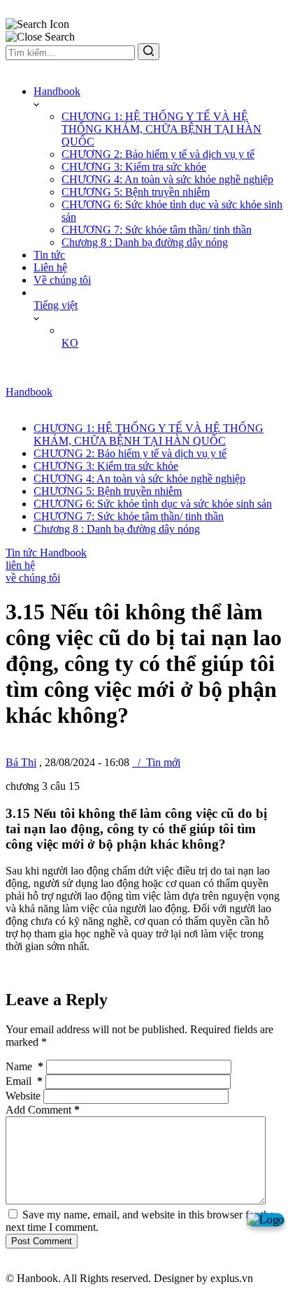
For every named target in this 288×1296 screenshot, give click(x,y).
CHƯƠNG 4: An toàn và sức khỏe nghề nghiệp (167, 179)
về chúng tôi (33, 578)
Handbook (57, 91)
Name (24, 1066)
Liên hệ (50, 267)
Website (23, 1096)
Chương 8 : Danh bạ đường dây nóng (145, 242)
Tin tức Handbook (46, 553)
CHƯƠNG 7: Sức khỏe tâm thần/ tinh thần (157, 230)
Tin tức (49, 255)
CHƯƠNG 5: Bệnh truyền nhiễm (136, 192)
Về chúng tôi (62, 280)
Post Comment (41, 1241)
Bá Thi (21, 762)
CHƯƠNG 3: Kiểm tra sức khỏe (134, 167)
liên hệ (20, 565)
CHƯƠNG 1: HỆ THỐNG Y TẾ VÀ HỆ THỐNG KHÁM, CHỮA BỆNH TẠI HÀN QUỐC (161, 128)
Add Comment (43, 1110)
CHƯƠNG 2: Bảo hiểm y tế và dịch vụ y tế (158, 154)
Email (24, 1081)
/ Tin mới (156, 762)
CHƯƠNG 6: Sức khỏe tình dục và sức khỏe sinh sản (153, 504)
